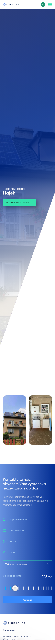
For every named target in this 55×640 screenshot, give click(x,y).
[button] (49, 4)
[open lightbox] (15, 420)
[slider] (15, 588)
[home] (11, 4)
